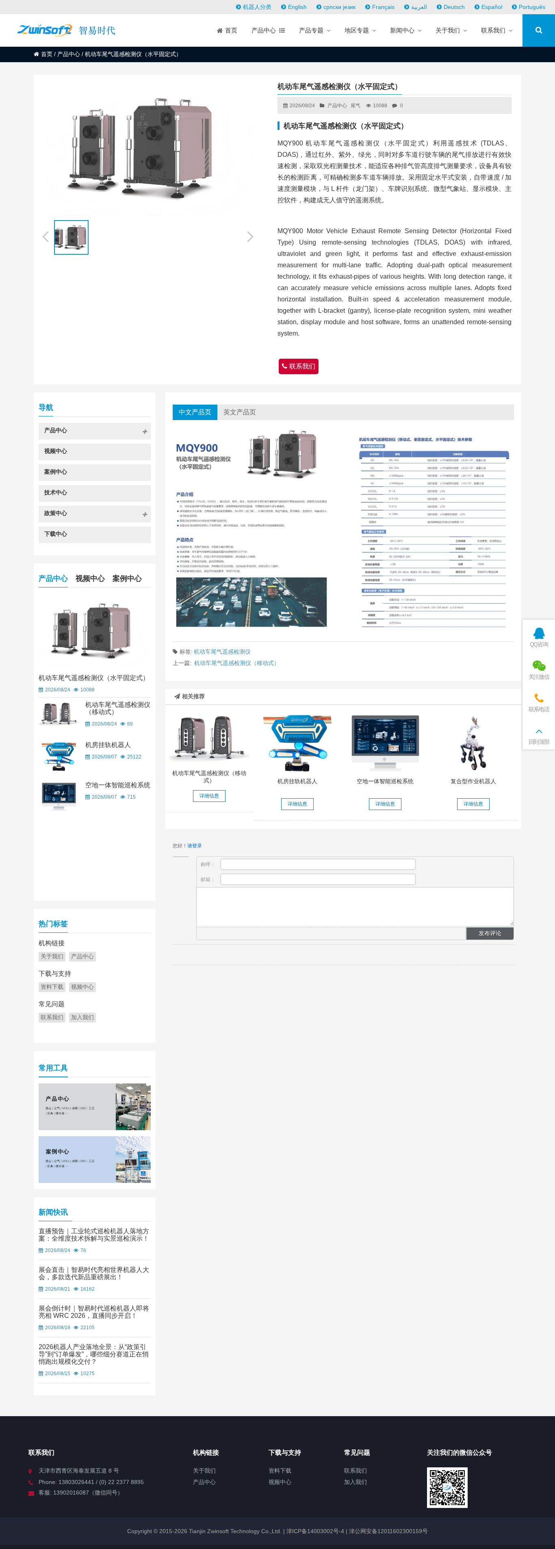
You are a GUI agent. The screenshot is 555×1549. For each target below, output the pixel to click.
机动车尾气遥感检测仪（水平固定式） (94, 677)
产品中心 (68, 54)
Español (491, 7)
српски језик (339, 7)
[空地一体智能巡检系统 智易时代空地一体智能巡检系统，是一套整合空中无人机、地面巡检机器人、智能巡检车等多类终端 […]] (385, 743)
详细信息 (209, 796)
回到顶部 (539, 742)
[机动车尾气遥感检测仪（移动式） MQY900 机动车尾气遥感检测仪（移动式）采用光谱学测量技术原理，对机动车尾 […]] (209, 739)
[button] (251, 235)
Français (383, 7)
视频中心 (90, 578)
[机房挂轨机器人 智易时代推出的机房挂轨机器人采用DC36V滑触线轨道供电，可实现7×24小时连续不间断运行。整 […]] (297, 743)
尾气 (355, 105)
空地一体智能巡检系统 (385, 781)
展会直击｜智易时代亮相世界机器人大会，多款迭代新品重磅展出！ (94, 1273)
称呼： (209, 864)
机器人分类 (257, 7)
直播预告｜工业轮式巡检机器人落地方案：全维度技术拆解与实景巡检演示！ (94, 1235)
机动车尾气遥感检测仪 (222, 651)
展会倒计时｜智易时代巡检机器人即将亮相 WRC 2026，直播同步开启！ (94, 1312)
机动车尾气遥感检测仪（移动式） (237, 663)
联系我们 (302, 366)
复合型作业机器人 (473, 781)
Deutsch (454, 7)
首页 (46, 54)
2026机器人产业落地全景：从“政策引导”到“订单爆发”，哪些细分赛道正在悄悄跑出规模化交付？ (94, 1354)
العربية (419, 7)
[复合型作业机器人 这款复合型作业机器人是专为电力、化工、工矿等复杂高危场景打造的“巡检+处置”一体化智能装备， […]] (473, 743)
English (297, 7)
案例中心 (127, 578)
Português (532, 7)
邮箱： (209, 879)
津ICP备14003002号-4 (314, 1531)
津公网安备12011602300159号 (388, 1531)
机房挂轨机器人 (297, 781)
